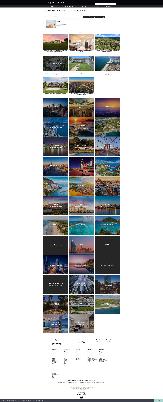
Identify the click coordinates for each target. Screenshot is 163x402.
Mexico (53, 372)
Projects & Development (91, 352)
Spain (53, 366)
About (76, 351)
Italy (52, 364)
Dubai (53, 376)
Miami (53, 355)
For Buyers (101, 351)
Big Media (89, 357)
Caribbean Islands (55, 374)
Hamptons (53, 352)
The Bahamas (54, 373)
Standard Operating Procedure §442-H (81, 389)
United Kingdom (54, 361)
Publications (89, 361)
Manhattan (53, 351)
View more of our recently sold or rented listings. (94, 17)
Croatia (53, 370)
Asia (64, 365)
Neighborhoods (102, 359)
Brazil (53, 377)
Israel (52, 375)
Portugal (53, 365)
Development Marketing (67, 355)
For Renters (101, 353)
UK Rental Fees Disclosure (81, 392)
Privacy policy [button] (41, 400)
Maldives (65, 366)
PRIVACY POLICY (92, 380)
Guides (100, 358)
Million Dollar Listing (90, 360)
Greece (53, 367)
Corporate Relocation (102, 357)
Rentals (54, 108)
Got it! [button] (158, 400)
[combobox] (104, 4)
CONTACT (79, 380)
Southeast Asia (54, 378)
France (53, 363)
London (65, 357)
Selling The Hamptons (91, 358)
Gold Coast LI (54, 356)
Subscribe (108, 341)
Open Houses (59, 108)
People (77, 352)
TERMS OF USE (85, 380)
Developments (69, 6)
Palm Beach (54, 357)
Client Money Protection (81, 391)
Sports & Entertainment (103, 356)
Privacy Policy (78, 359)
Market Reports (101, 361)
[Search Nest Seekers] (114, 3)
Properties (54, 6)
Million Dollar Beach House (92, 359)
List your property (90, 351)
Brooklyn (53, 360)
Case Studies (66, 353)
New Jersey (53, 358)
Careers (77, 353)
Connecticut (54, 359)
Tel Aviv (65, 364)
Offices (77, 355)
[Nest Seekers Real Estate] (55, 3)
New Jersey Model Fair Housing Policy (81, 390)
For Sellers (101, 352)
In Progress (65, 351)
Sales (50, 108)
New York (65, 356)
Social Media (89, 356)
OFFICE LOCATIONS (72, 380)
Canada (53, 371)
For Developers (101, 355)
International (66, 352)
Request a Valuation (90, 353)
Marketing (96, 6)
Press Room (77, 356)
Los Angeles (54, 353)
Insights (88, 355)
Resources (109, 6)
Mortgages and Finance (103, 360)
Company (83, 6)
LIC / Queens (54, 362)
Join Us (77, 357)
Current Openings (78, 358)
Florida (65, 358)
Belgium (53, 369)
